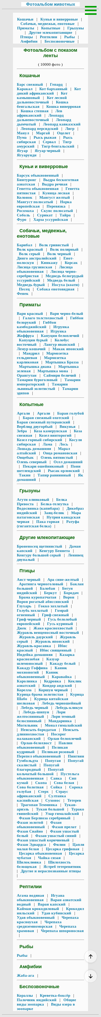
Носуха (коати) (65, 285)
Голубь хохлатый (33, 610)
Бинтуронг (27, 180)
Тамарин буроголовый (38, 380)
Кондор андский (57, 685)
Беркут (50, 593)
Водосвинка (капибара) (39, 508)
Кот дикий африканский (49, 91)
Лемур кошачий (32, 349)
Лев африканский (39, 113)
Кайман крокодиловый (38, 909)
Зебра (22, 431)
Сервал (49, 142)
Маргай (43, 133)
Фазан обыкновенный (39, 824)
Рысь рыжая (45, 137)
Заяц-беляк (54, 513)
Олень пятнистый (57, 457)
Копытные (50, 28)
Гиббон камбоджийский (36, 324)
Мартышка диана (35, 366)
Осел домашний (68, 462)
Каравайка (62, 677)
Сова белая (64, 783)
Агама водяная (31, 895)
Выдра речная (54, 184)
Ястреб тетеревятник (62, 867)
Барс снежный (30, 84)
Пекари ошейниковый (43, 466)
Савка (56, 778)
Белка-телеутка (55, 504)
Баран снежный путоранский (44, 422)
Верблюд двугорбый (35, 426)
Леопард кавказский (62, 124)
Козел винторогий (55, 435)
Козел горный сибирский (40, 440)
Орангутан (27, 375)
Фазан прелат (64, 827)
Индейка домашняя (35, 655)
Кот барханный (53, 89)
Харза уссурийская (50, 219)
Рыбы (69, 37)
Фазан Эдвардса (32, 844)
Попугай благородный (38, 767)
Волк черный (59, 254)
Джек (22, 628)
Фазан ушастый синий (55, 836)
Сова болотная (31, 787)
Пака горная (47, 522)
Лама (47, 444)
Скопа (41, 783)
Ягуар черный (47, 151)
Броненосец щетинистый (40, 546)
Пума (22, 137)
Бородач (71, 593)
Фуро (22, 219)
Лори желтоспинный (41, 714)
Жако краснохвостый (53, 628)
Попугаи (53, 761)
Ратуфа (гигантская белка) (48, 524)
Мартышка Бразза (62, 362)
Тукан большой (50, 809)
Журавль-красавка (34, 646)
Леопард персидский (39, 129)
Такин (25, 475)
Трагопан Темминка (39, 805)
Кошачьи (25, 19)
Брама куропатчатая (37, 597)
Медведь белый (61, 280)
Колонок (25, 197)
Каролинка (27, 681)
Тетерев (74, 800)
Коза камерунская (50, 431)
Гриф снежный (55, 615)
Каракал (25, 89)
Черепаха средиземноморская (39, 924)
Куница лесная (56, 193)
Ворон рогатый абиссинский (43, 602)
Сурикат (45, 215)
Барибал (25, 245)
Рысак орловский (64, 471)
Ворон (68, 597)
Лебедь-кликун (68, 708)
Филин (59, 844)
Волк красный (30, 249)
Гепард (56, 84)
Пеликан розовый (58, 752)
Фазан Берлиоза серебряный (44, 818)
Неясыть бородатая (38, 730)
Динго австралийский (37, 258)
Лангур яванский (59, 344)
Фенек (23, 293)
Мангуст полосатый (35, 202)
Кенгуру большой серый (39, 555)
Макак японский (68, 349)
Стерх (43, 791)
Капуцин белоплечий (60, 336)
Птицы (27, 37)
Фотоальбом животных (50, 4)
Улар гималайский (62, 814)
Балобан (47, 588)
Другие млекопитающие (50, 32)
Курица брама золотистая (40, 694)
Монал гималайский (63, 725)
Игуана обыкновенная (40, 897)
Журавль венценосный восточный (48, 632)
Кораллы (25, 995)
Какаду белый (63, 663)
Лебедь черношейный (61, 703)
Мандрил (31, 353)
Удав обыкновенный (36, 917)
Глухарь (24, 606)
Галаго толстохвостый (43, 318)
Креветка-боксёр (55, 995)
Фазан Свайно (30, 831)
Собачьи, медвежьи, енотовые (48, 24)
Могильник (28, 725)
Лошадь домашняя (34, 449)
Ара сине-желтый (63, 579)
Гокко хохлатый (53, 606)
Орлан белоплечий (64, 738)
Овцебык (26, 457)
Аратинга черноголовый (41, 584)
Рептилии (48, 37)
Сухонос (52, 800)
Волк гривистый (54, 245)
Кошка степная (34, 111)
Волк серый (29, 254)
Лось (63, 444)
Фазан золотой (30, 822)
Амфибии (29, 41)
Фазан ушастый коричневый (43, 840)
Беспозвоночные (60, 41)
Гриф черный (29, 619)
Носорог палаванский (41, 736)
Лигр (69, 129)
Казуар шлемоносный (38, 661)
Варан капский (52, 904)
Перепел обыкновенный (39, 756)
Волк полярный (64, 249)
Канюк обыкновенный (37, 674)
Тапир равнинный (54, 475)
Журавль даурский (36, 637)
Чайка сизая (49, 858)
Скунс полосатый (57, 211)
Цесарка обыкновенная (40, 853)
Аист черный (29, 579)
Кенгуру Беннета (54, 551)
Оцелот (63, 133)
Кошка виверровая (63, 106)
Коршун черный (53, 690)
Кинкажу (49, 263)
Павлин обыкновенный (45, 745)
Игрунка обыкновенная (43, 329)
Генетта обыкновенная (38, 189)
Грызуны (75, 28)
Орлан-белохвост (36, 743)
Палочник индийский (37, 1000)
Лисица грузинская (35, 267)
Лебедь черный (34, 708)
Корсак (71, 263)
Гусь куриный (60, 624)
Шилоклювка (29, 862)
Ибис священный (56, 650)
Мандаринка (60, 721)
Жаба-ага (26, 975)
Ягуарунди (27, 155)
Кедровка (52, 681)
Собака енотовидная (55, 289)
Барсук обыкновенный (38, 175)
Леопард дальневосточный (40, 117)
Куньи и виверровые (59, 19)
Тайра (65, 215)
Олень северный (32, 462)
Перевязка (56, 206)
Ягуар (23, 151)
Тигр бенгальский (57, 146)
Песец (24, 289)
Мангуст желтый (54, 197)
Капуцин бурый (33, 340)
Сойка (56, 787)
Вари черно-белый (66, 313)
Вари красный (30, 313)
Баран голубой (70, 413)
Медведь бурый (31, 285)
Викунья (67, 426)
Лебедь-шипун (36, 712)
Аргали (24, 413)
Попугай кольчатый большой (40, 771)
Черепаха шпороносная (62, 931)
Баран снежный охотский (46, 418)
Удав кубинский (56, 913)
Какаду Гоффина (33, 668)
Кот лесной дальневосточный (42, 100)
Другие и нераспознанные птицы (51, 871)
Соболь (24, 215)
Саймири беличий (59, 375)
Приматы (26, 28)
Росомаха (26, 211)
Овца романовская (60, 453)
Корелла (25, 690)
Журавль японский (52, 641)
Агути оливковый (33, 499)
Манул (23, 133)
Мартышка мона (53, 371)
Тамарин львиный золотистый (42, 386)
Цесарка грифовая (62, 849)
